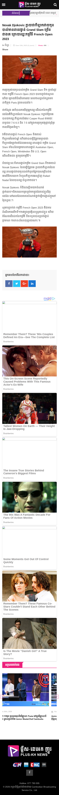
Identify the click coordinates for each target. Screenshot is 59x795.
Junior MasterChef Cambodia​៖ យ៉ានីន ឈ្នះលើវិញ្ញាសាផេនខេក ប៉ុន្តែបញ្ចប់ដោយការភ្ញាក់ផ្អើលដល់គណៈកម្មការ (29, 717)
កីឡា (7, 45)
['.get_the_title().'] (29, 689)
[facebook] (29, 773)
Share (5, 50)
